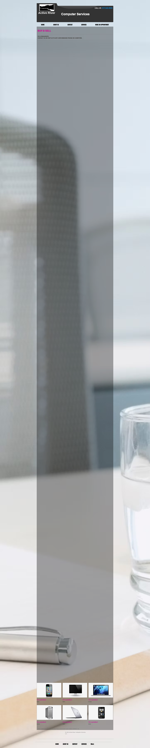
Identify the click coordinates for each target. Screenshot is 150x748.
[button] (49, 693)
